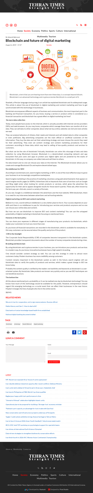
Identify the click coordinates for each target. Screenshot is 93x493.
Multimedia (42, 36)
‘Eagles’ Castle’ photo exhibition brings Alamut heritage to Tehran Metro (31, 417)
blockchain (9, 324)
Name (49, 345)
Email (49, 353)
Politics (44, 31)
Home (20, 31)
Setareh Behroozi (27, 324)
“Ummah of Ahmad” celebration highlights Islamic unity (25, 400)
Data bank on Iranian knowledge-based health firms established (28, 310)
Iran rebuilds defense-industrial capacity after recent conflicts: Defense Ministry (34, 384)
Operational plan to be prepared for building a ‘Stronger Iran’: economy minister (34, 404)
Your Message (10, 345)
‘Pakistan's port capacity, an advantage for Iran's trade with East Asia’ (29, 408)
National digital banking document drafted (20, 314)
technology (17, 324)
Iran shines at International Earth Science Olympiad (24, 429)
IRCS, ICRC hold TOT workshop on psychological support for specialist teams (33, 425)
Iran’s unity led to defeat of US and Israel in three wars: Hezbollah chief (30, 388)
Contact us (27, 449)
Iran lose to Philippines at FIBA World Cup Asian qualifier (26, 392)
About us (9, 449)
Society (27, 31)
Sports (52, 31)
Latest (8, 375)
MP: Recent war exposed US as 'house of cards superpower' (27, 380)
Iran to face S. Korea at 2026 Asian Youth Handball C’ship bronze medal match (33, 421)
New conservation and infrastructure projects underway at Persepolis (30, 413)
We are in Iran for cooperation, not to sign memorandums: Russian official (32, 302)
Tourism (52, 36)
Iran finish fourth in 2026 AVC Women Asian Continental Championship (31, 437)
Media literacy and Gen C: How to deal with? (21, 306)
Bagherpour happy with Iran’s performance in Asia (23, 396)
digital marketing (38, 324)
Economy (36, 31)
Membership (17, 449)
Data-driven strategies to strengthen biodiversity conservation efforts (30, 433)
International (70, 31)
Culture (59, 31)
